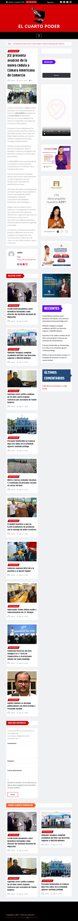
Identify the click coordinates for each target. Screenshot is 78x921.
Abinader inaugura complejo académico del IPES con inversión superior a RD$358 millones (21, 355)
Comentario (11, 743)
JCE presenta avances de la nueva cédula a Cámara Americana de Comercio (39, 44)
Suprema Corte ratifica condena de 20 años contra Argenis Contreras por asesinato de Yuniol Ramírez (22, 398)
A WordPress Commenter (51, 386)
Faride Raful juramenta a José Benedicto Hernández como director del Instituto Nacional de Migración (21, 313)
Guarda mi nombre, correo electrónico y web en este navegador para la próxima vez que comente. (21, 785)
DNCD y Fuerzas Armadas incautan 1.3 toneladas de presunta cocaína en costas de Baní (21, 483)
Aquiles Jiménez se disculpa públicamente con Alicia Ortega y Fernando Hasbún (21, 706)
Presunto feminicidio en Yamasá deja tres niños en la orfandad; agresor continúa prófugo (21, 444)
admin (13, 80)
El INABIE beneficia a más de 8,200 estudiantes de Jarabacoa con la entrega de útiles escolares (21, 527)
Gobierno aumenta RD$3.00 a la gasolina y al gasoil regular (20, 570)
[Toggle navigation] (39, 35)
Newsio (23, 918)
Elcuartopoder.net (12, 918)
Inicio (9, 44)
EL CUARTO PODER (39, 26)
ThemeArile (33, 918)
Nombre (10, 761)
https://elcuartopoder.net (26, 260)
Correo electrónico (14, 770)
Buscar (48, 62)
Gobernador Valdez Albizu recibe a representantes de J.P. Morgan (22, 611)
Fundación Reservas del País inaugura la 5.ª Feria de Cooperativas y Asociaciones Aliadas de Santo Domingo (19, 655)
